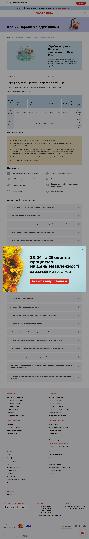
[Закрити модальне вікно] (82, 249)
